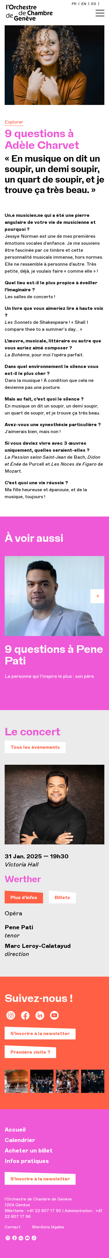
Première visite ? (30, 1052)
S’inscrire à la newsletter (40, 1033)
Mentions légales (48, 1227)
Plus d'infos (23, 897)
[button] (12, 596)
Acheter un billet (29, 1150)
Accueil (15, 1129)
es (94, 4)
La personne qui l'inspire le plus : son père (54, 661)
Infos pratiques (27, 1160)
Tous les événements (35, 747)
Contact (12, 1227)
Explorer (14, 122)
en (84, 4)
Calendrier (20, 1140)
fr (74, 4)
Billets (62, 897)
